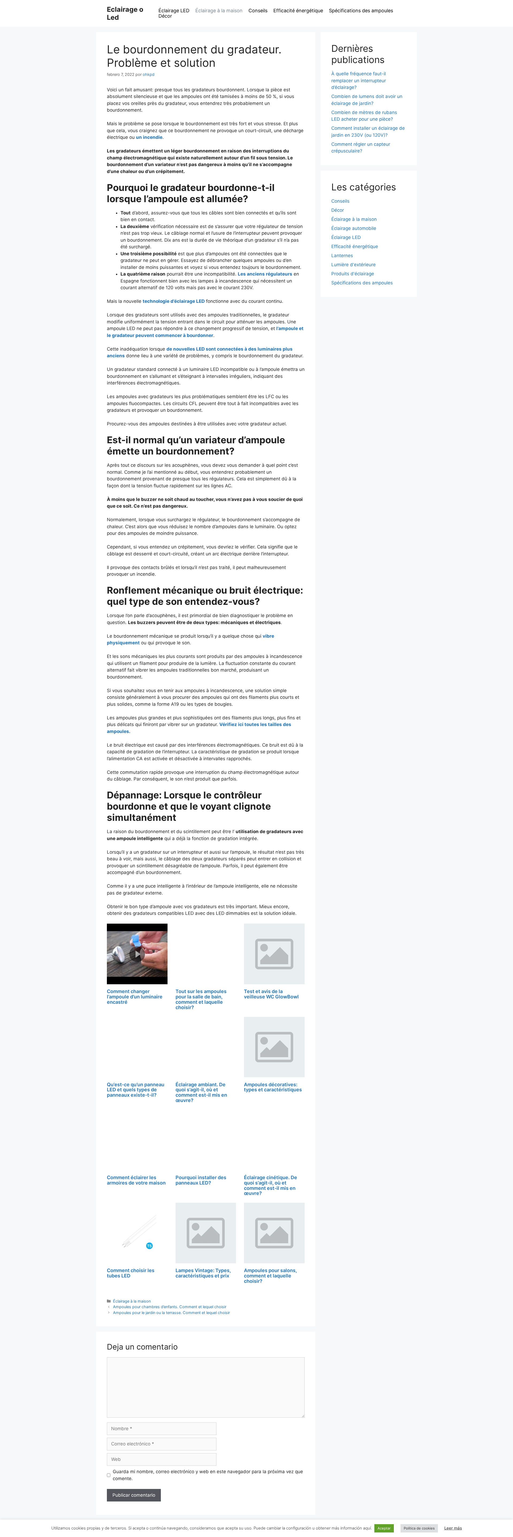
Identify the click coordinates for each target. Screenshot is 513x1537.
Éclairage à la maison (219, 10)
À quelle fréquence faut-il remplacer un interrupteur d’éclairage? (358, 80)
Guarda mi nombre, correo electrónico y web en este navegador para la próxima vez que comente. (208, 1475)
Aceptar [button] (384, 1528)
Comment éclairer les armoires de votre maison (136, 1180)
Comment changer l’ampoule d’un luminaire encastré (134, 997)
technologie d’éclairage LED (174, 301)
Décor (165, 16)
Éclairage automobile (353, 228)
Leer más (453, 1528)
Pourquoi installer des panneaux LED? (201, 1180)
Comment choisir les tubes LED (130, 1273)
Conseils (257, 10)
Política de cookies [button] (419, 1528)
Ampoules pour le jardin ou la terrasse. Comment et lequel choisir (171, 1312)
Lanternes (342, 255)
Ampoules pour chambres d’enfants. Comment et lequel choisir (169, 1306)
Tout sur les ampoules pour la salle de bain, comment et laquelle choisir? (201, 999)
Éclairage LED (173, 10)
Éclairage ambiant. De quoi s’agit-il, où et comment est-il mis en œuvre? (201, 1092)
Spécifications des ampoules (361, 10)
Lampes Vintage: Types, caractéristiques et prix (203, 1273)
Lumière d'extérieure (353, 264)
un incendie (149, 137)
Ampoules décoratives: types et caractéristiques (273, 1087)
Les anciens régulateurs (265, 274)
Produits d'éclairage (352, 273)
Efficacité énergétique (298, 10)
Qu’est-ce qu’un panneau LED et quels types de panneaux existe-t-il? (135, 1090)
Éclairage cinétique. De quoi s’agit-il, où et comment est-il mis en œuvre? (270, 1185)
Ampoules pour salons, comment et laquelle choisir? (270, 1276)
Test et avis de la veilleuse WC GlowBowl (271, 994)
